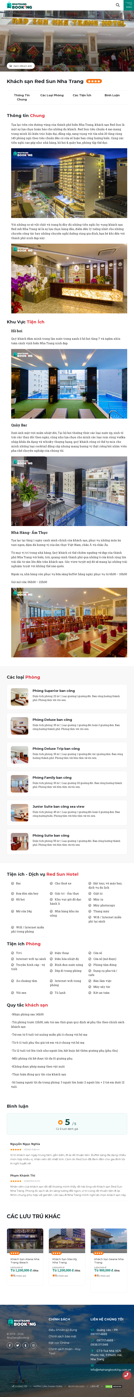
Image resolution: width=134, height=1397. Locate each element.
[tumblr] (25, 1345)
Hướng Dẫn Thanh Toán (48, 1386)
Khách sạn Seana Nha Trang (109, 1260)
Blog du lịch (76, 1386)
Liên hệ (95, 1386)
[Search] (118, 5)
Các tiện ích (82, 95)
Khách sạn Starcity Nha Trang (64, 1260)
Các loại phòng (52, 95)
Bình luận (112, 95)
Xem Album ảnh (22, 66)
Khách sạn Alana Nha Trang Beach (24, 1260)
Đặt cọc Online (59, 1343)
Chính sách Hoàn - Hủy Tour (65, 1351)
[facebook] (10, 1345)
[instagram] (33, 1345)
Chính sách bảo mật (62, 1336)
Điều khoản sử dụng (63, 1330)
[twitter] (18, 1345)
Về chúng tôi (19, 1386)
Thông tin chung (22, 97)
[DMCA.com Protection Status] (113, 1386)
